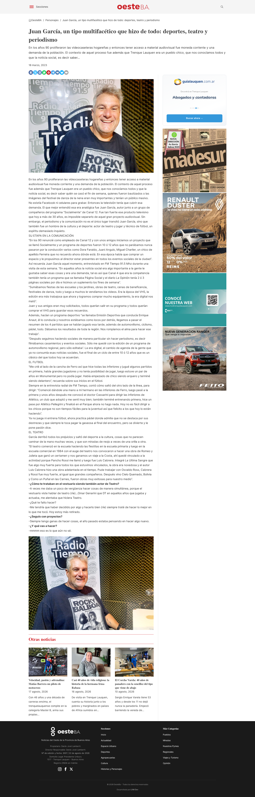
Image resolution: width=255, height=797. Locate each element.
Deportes (105, 752)
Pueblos (167, 734)
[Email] (66, 72)
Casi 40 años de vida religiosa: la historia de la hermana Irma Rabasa (90, 684)
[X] (35, 72)
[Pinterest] (48, 72)
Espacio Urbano (108, 746)
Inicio (103, 734)
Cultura (104, 763)
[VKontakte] (57, 72)
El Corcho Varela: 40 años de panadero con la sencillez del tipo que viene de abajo (134, 684)
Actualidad (106, 740)
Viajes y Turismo (170, 757)
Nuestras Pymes (171, 746)
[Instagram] (60, 769)
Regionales (168, 752)
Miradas (167, 740)
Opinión (166, 763)
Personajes (52, 20)
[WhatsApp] (44, 72)
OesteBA (36, 20)
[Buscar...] (222, 7)
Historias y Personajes (111, 769)
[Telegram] (53, 72)
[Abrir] (32, 7)
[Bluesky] (62, 72)
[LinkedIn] (39, 72)
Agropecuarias (108, 757)
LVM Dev (134, 789)
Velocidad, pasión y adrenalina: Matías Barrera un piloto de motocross (47, 684)
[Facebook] (31, 72)
